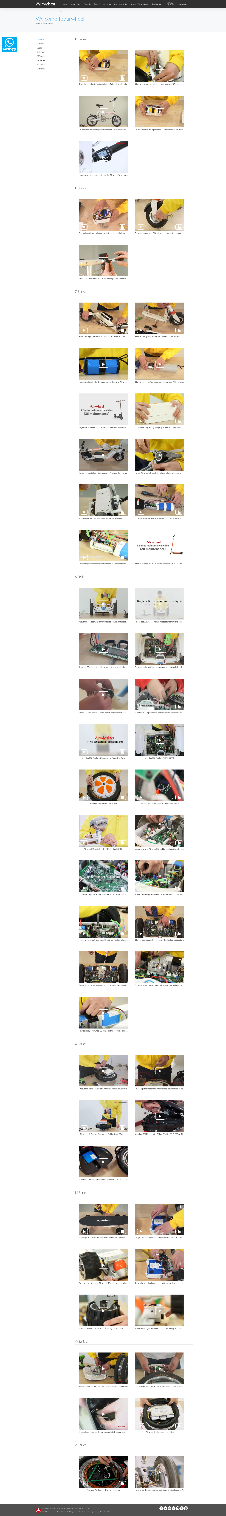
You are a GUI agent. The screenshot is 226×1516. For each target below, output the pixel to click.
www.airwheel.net (54, 1512)
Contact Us (156, 4)
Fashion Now (51, 1508)
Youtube (169, 1508)
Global (186, 1508)
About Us (80, 1508)
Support (97, 4)
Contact (87, 1508)
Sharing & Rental (120, 4)
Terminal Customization (139, 4)
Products (87, 4)
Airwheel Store (174, 1508)
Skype (182, 1508)
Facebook (161, 1508)
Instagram (178, 1508)
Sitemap (73, 1508)
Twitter (165, 1508)
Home (64, 4)
